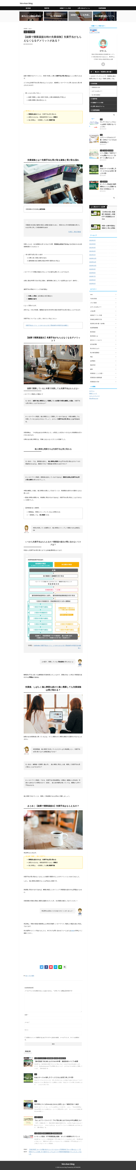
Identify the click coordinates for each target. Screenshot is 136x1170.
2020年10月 (92, 265)
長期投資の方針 (96, 87)
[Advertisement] (53, 60)
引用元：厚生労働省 (74, 232)
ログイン (91, 391)
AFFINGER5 (77, 1167)
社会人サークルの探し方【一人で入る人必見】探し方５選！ (54, 1077)
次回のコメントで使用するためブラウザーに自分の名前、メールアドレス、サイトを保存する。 (52, 1038)
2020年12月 (92, 258)
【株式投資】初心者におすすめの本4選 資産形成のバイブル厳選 (56, 1061)
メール (27, 1022)
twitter (72, 930)
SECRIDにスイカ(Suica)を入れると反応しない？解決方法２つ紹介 (56, 1104)
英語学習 (46, 8)
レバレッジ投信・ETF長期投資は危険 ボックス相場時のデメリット (57, 1136)
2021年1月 (92, 255)
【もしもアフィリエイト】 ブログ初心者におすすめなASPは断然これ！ (58, 1120)
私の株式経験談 (96, 95)
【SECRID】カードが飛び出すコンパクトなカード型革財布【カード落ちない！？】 (55, 1149)
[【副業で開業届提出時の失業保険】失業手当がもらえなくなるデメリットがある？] (55, 967)
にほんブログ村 (94, 32)
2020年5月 (92, 283)
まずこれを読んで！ (97, 91)
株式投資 (28, 8)
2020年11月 (92, 262)
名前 (26, 1015)
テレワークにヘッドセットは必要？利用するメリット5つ (108, 124)
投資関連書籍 (102, 8)
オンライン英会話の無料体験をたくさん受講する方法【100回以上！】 (108, 186)
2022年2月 (92, 240)
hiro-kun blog (26, 3)
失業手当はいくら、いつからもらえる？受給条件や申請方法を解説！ (47, 325)
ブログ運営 (31, 975)
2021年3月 (92, 247)
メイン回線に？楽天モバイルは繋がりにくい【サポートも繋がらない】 (108, 155)
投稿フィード (93, 393)
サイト (26, 1030)
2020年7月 (92, 276)
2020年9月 (92, 269)
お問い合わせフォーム (84, 8)
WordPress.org (93, 398)
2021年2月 (92, 251)
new (26, 975)
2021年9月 (92, 244)
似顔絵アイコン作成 (65, 8)
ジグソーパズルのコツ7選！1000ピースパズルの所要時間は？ (108, 140)
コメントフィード (94, 396)
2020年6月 (92, 280)
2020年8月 (92, 273)
